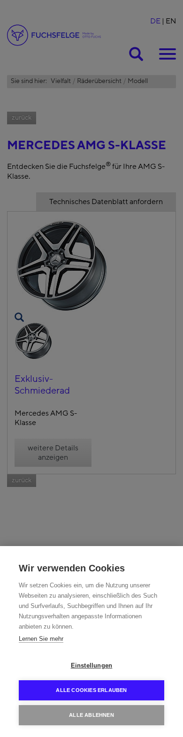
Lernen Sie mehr (41, 638)
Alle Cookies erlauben (91, 690)
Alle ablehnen (91, 715)
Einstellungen (92, 665)
